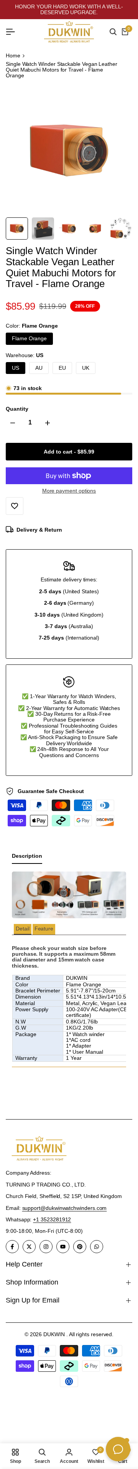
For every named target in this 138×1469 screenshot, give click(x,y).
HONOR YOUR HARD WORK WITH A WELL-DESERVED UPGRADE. (69, 9)
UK (85, 368)
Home (13, 56)
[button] (22, 929)
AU (39, 368)
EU (62, 368)
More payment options (69, 491)
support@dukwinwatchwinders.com (64, 1208)
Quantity (17, 409)
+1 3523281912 (52, 1219)
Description (27, 856)
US (15, 368)
